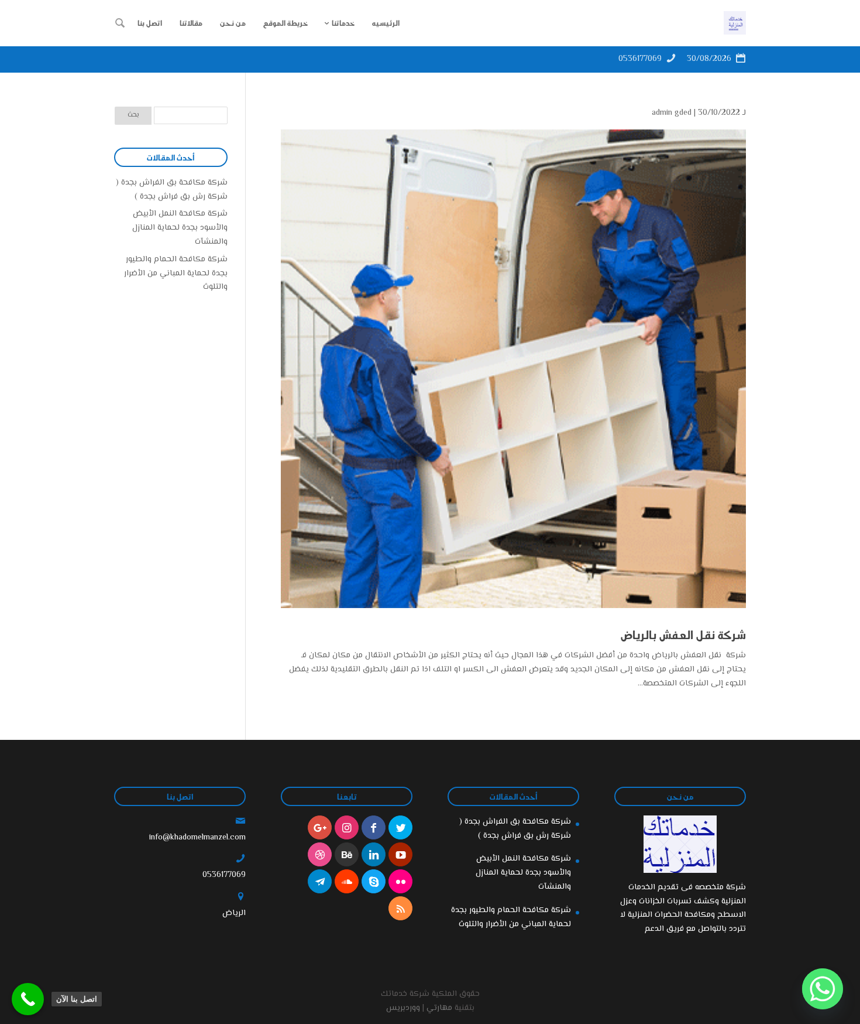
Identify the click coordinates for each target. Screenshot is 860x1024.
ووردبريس (403, 1008)
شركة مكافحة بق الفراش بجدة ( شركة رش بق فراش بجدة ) (172, 189)
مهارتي (439, 1008)
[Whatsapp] (822, 988)
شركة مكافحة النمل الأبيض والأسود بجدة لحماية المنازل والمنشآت (180, 227)
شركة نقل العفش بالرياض (683, 634)
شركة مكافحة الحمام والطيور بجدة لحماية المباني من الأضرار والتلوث (176, 273)
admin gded (672, 113)
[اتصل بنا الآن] (28, 999)
